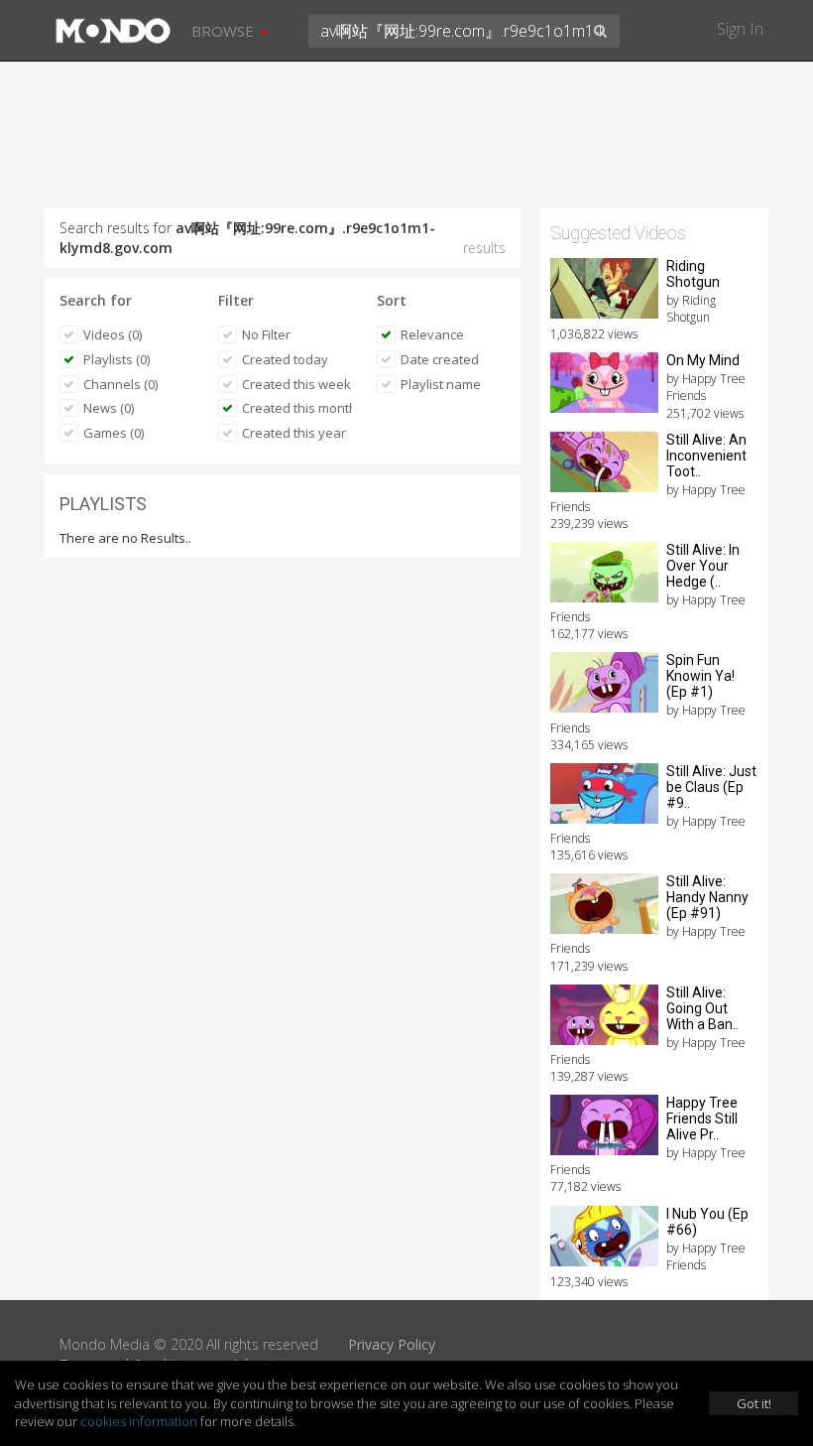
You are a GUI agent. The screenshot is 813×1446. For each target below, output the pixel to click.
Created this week (296, 384)
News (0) (108, 408)
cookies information (138, 1421)
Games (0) (113, 433)
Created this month (297, 408)
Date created (440, 359)
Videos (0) (112, 334)
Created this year (294, 433)
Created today (285, 359)
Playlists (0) (116, 359)
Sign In (740, 29)
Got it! (754, 1403)
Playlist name (441, 384)
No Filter (266, 334)
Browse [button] (224, 31)
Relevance (432, 334)
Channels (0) (120, 384)
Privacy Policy (391, 1344)
